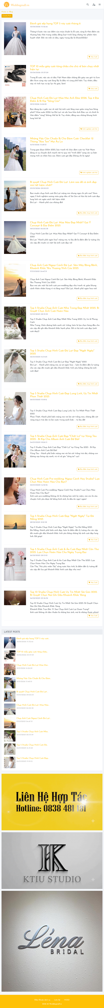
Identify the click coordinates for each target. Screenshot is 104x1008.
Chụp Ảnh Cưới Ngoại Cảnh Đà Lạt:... (33, 718)
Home (4, 12)
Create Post (7, 16)
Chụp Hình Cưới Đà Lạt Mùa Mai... (32, 665)
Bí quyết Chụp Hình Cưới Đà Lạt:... (32, 692)
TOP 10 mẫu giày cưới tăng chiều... (32, 652)
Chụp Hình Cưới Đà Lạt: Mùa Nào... (33, 705)
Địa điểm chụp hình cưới (88, 213)
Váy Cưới (93, 57)
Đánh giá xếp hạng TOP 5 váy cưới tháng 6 (55, 23)
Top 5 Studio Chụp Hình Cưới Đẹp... (32, 758)
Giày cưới (93, 88)
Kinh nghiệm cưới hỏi (89, 129)
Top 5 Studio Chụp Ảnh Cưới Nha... (32, 732)
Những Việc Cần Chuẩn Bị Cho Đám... (33, 678)
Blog (11, 12)
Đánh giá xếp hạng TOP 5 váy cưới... (33, 639)
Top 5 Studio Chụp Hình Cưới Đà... (32, 745)
